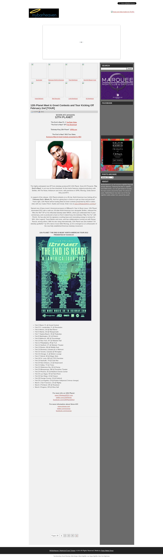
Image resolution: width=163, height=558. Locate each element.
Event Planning (66, 556)
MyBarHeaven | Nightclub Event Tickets (62, 550)
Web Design (74, 556)
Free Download (71, 125)
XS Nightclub (90, 98)
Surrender (39, 80)
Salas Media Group (107, 550)
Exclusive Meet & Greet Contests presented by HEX (63, 137)
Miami (46, 3)
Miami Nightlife (82, 556)
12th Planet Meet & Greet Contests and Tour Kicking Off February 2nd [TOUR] (62, 107)
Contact (84, 3)
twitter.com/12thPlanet (64, 397)
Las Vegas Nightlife (92, 556)
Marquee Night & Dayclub (56, 80)
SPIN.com (73, 129)
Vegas (54, 3)
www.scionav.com (64, 406)
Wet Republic (56, 98)
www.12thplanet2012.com (64, 395)
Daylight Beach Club (90, 80)
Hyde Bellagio (39, 98)
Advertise (73, 3)
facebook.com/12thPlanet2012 (64, 400)
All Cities (62, 3)
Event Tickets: (35, 3)
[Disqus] (64, 447)
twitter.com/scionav (63, 408)
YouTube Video (71, 122)
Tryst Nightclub (73, 80)
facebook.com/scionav (64, 411)
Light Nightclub (73, 98)
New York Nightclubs (104, 556)
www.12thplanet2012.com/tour (85, 204)
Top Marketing (57, 556)
